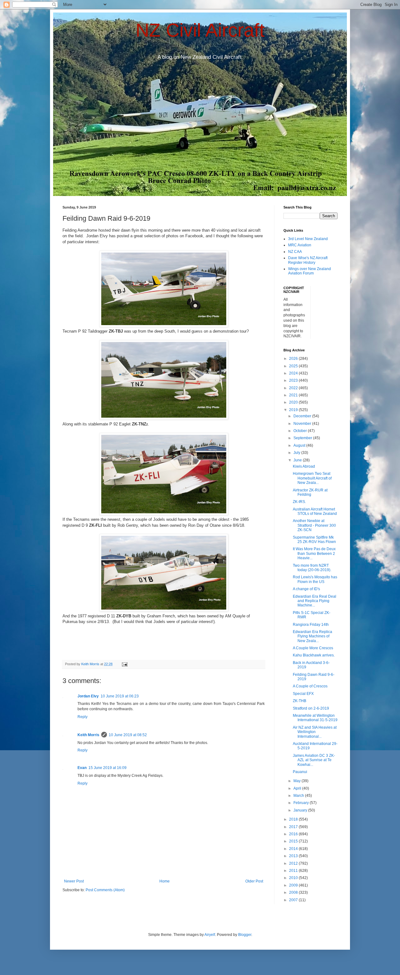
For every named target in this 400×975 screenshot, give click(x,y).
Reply (83, 717)
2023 (294, 380)
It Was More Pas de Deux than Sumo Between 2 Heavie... (314, 553)
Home (164, 881)
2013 (294, 856)
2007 (294, 900)
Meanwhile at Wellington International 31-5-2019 (315, 717)
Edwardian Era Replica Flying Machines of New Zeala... (312, 636)
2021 (294, 395)
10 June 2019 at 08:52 (128, 735)
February (301, 803)
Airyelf (209, 934)
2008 (294, 892)
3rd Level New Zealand (308, 239)
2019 (294, 410)
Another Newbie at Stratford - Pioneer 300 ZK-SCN (314, 525)
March (299, 795)
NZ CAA (295, 251)
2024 (294, 373)
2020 (294, 402)
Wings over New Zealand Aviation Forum (309, 271)
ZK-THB (299, 701)
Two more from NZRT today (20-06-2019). (312, 567)
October (300, 431)
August (299, 445)
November (302, 423)
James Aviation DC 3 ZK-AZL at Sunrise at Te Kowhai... (314, 760)
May (297, 781)
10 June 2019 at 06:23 (120, 696)
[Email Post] (124, 664)
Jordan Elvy (88, 696)
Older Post (254, 881)
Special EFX (303, 693)
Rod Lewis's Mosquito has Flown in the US (315, 579)
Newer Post (74, 881)
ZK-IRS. (299, 502)
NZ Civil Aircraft (200, 30)
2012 (294, 863)
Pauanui (300, 772)
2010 (294, 878)
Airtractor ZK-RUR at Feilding (310, 492)
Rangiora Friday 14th (311, 624)
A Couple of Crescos (310, 686)
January (300, 810)
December (302, 416)
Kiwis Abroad (304, 466)
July (297, 452)
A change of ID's (306, 589)
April (297, 788)
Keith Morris (88, 735)
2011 (294, 870)
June (298, 460)
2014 (294, 849)
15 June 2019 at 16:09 (107, 768)
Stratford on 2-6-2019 (311, 708)
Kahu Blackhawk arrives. (314, 655)
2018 (294, 819)
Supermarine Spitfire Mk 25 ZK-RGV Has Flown (314, 539)
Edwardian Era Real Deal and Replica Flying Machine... (314, 601)
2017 (294, 827)
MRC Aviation (299, 245)
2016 (294, 834)
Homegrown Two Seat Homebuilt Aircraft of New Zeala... (312, 478)
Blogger (244, 934)
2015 (294, 841)
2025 (294, 366)
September (303, 438)
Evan (82, 768)
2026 (294, 358)
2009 (294, 885)
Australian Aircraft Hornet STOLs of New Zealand (315, 511)
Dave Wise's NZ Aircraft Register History (308, 260)
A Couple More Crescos (313, 648)
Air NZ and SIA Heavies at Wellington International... (315, 732)
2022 (294, 388)
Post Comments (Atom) (105, 890)
